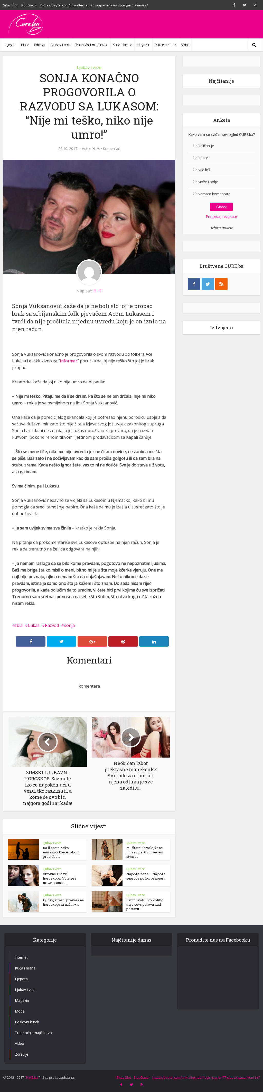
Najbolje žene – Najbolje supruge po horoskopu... (146, 876)
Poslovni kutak (165, 45)
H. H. (96, 148)
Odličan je (206, 145)
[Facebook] (194, 284)
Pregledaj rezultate (221, 216)
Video (185, 45)
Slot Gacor (29, 5)
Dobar (203, 157)
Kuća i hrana (122, 45)
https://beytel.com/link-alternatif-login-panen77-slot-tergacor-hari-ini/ (94, 5)
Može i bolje (208, 181)
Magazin (143, 45)
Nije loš (204, 169)
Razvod (52, 625)
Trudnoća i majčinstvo (91, 45)
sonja (69, 625)
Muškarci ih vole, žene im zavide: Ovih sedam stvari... (144, 852)
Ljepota (10, 45)
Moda (25, 45)
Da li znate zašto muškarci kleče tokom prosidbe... (61, 852)
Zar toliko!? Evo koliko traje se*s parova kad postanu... (144, 904)
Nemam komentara (214, 193)
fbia (19, 625)
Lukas (34, 625)
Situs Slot (10, 5)
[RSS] (221, 284)
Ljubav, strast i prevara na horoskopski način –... (63, 902)
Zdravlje (40, 45)
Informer (68, 361)
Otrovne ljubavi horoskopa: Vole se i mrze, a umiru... (59, 878)
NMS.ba (32, 1077)
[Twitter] (208, 284)
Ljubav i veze (60, 45)
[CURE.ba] (26, 24)
